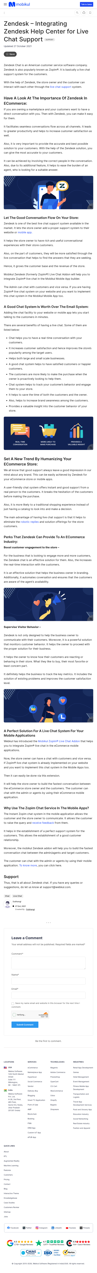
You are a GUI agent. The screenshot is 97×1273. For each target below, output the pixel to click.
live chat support (60, 86)
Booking (31, 1119)
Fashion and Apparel (81, 1128)
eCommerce (33, 1068)
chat (7, 896)
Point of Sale (33, 1105)
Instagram (43, 1228)
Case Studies (9, 1203)
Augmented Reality (11, 1161)
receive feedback (43, 822)
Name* (15, 974)
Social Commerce (35, 1081)
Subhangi (17, 901)
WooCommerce (56, 1091)
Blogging (31, 1095)
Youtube (72, 1228)
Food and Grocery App (82, 1109)
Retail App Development (83, 1068)
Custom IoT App (34, 1132)
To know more (28, 865)
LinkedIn (58, 1228)
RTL (5, 1156)
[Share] (84, 13)
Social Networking (80, 1119)
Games (76, 1072)
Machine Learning (11, 1165)
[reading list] (90, 13)
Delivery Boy (33, 1091)
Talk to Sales (86, 4)
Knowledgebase (10, 1198)
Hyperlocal (32, 1077)
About (6, 1152)
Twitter (29, 1228)
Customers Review (11, 1207)
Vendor (30, 1086)
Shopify (53, 1100)
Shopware (54, 1109)
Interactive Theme (11, 1193)
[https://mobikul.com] (19, 4)
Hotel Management (81, 1077)
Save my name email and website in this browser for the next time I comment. (45, 1005)
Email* (14, 989)
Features (7, 1170)
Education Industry (81, 1114)
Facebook (14, 1228)
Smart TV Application (36, 1100)
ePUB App (32, 1137)
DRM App (31, 1128)
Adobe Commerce (57, 1072)
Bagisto (53, 1105)
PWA (29, 1123)
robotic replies (30, 521)
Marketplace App (35, 1072)
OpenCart (54, 1081)
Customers (8, 1175)
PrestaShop (55, 1077)
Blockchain (32, 1114)
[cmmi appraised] (31, 1252)
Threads (86, 1228)
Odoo (52, 1095)
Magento (54, 1068)
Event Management (81, 1081)
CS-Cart (53, 1086)
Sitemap (7, 1212)
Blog (5, 1189)
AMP (29, 1109)
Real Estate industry (81, 1123)
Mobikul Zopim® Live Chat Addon (59, 741)
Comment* (17, 953)
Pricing (6, 1179)
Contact (7, 1184)
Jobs (6, 1216)
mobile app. (25, 232)
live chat (17, 896)
